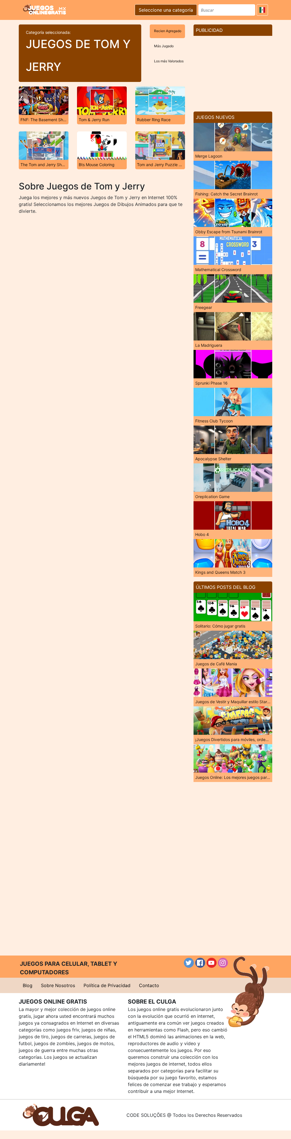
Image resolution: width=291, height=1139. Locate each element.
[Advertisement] (233, 71)
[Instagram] (223, 963)
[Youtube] (212, 963)
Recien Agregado (167, 31)
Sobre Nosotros (58, 985)
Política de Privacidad (107, 985)
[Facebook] (200, 963)
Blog (27, 985)
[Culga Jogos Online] (61, 1114)
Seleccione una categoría (166, 10)
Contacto (149, 985)
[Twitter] (189, 963)
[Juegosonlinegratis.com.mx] (44, 9)
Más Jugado (164, 46)
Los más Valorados (169, 61)
